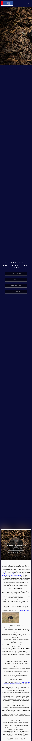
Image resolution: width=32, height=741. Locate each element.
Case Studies (16, 285)
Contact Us (16, 291)
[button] (28, 3)
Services (16, 279)
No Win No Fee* (16, 273)
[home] (6, 3)
